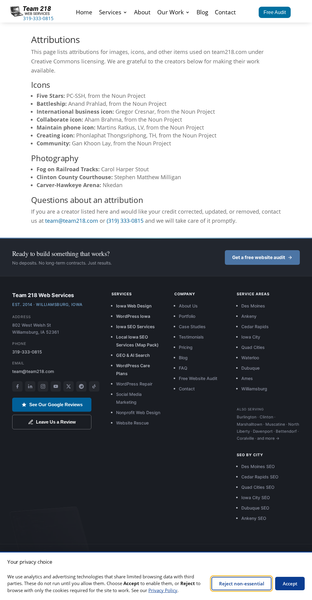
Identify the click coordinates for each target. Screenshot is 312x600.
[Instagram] (43, 386)
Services (110, 13)
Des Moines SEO (258, 466)
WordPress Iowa (133, 316)
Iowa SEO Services (135, 326)
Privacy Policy (162, 590)
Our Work (170, 13)
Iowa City (250, 336)
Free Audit (275, 12)
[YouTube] (56, 386)
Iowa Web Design (134, 305)
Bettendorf (286, 431)
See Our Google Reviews (56, 404)
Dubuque (250, 368)
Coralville (245, 438)
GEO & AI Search (133, 355)
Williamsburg (254, 388)
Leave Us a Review (56, 421)
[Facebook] (17, 386)
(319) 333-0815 (125, 220)
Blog (202, 13)
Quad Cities (253, 347)
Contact (225, 13)
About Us (188, 305)
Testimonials (191, 336)
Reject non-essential (241, 583)
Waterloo (250, 357)
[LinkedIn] (30, 386)
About (142, 13)
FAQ (183, 368)
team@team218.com (71, 220)
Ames (247, 378)
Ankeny (249, 316)
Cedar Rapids (255, 326)
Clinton (266, 416)
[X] (68, 386)
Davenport (263, 431)
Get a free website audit (258, 257)
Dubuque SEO (255, 507)
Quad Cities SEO (258, 487)
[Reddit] (81, 386)
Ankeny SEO (253, 518)
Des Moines (253, 305)
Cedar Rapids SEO (259, 476)
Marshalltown (249, 424)
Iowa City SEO (255, 497)
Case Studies (192, 326)
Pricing (186, 347)
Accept (290, 583)
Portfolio (187, 316)
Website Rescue (132, 422)
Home (84, 13)
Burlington (247, 416)
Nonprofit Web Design (138, 412)
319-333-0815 (38, 18)
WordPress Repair (134, 383)
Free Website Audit (198, 378)
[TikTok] (94, 386)
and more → (268, 438)
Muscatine (275, 424)
